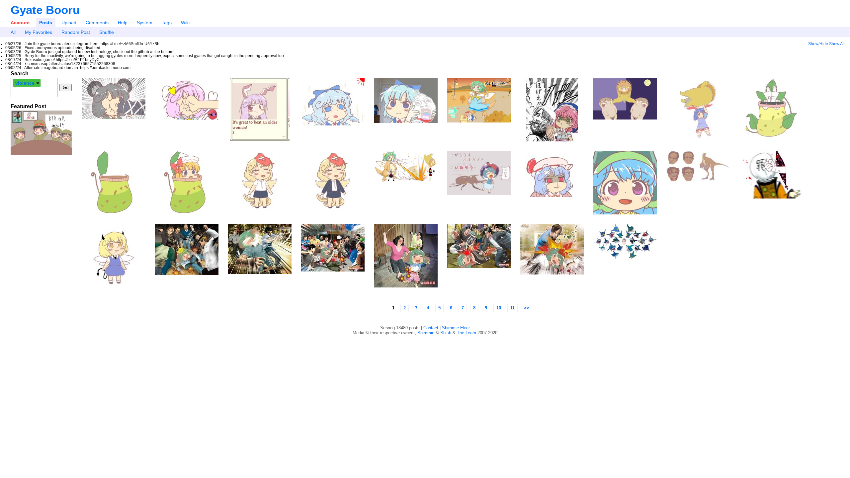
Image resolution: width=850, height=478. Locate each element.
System (144, 22)
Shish (445, 332)
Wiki (185, 22)
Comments (97, 22)
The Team (466, 332)
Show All (837, 44)
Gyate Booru (45, 9)
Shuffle (106, 32)
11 (512, 307)
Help (123, 22)
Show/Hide (818, 44)
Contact (430, 327)
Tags (167, 22)
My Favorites (38, 32)
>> (526, 307)
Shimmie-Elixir (456, 327)
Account (20, 22)
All (13, 32)
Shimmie (425, 332)
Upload (68, 22)
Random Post (75, 32)
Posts (45, 22)
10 (498, 307)
